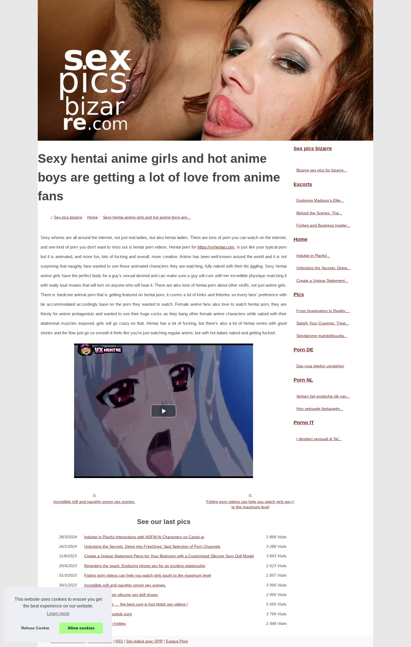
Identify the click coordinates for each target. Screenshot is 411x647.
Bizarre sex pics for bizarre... (321, 170)
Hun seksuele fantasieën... (319, 408)
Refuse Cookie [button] (35, 628)
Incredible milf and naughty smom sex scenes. (94, 501)
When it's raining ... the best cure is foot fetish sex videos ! (136, 604)
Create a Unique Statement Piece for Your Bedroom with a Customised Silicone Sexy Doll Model (169, 556)
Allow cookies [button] (81, 628)
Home (92, 217)
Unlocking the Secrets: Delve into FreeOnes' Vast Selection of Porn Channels (152, 546)
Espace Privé (177, 641)
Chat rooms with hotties (105, 623)
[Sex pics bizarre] (205, 70)
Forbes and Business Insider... (323, 225)
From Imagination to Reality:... (323, 311)
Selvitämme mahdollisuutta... (321, 335)
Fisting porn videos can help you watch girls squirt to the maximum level (250, 504)
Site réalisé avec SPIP (144, 641)
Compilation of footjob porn (108, 614)
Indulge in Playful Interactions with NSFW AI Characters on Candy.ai (144, 537)
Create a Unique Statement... (322, 280)
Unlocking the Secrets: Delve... (323, 268)
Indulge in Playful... (313, 255)
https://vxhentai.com (215, 247)
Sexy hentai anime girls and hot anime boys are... (146, 217)
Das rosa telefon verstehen (320, 366)
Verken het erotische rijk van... (323, 396)
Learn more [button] (58, 613)
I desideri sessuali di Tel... (319, 439)
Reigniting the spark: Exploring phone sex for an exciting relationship (144, 566)
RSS (119, 641)
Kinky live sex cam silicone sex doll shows (121, 595)
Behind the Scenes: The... (319, 213)
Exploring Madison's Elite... (320, 200)
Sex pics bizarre (68, 217)
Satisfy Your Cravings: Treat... (322, 323)
